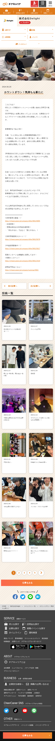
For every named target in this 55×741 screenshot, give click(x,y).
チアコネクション (10, 696)
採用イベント (21, 690)
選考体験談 (19, 638)
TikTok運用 (22, 696)
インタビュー (28, 44)
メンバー (42, 37)
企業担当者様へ (16, 684)
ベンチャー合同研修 (25, 693)
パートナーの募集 (27, 725)
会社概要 (7, 668)
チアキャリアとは (17, 662)
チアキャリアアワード (11, 725)
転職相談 (7, 641)
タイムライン (15, 632)
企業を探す (14, 628)
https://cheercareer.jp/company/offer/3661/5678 (22, 239)
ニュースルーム (17, 668)
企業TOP (15, 30)
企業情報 (15, 37)
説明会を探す (33, 624)
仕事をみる (27, 583)
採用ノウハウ (32, 690)
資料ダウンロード (10, 693)
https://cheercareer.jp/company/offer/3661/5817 (22, 249)
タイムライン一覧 (30, 606)
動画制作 (31, 696)
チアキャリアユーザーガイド (31, 641)
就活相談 (45, 638)
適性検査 (33, 632)
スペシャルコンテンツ (32, 638)
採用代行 (39, 696)
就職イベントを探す (36, 628)
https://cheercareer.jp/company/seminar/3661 (21, 270)
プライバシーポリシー (11, 671)
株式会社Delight (15, 606)
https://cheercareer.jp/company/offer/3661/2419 (22, 261)
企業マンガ (16, 641)
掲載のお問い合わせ (39, 684)
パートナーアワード (42, 725)
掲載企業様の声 (9, 690)
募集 (42, 30)
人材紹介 (37, 693)
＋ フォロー (24, 22)
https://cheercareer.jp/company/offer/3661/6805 (22, 221)
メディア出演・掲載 (31, 668)
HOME (4, 606)
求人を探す (14, 624)
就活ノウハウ (8, 638)
